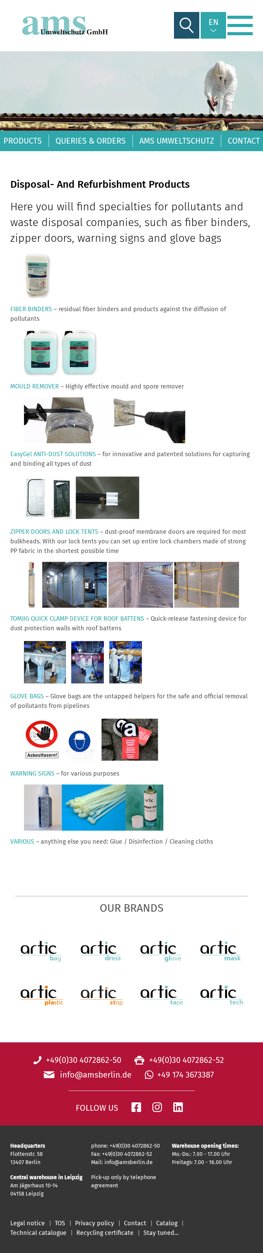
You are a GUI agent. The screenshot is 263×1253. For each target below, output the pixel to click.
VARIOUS (22, 841)
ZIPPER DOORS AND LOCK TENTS (54, 531)
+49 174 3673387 (185, 1075)
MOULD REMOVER (34, 386)
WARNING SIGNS (32, 773)
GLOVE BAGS (27, 696)
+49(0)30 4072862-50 (83, 1060)
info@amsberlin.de (94, 1075)
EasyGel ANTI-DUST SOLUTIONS (53, 454)
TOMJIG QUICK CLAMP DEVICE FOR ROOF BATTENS (77, 618)
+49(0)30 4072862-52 (185, 1060)
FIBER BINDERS (31, 309)
